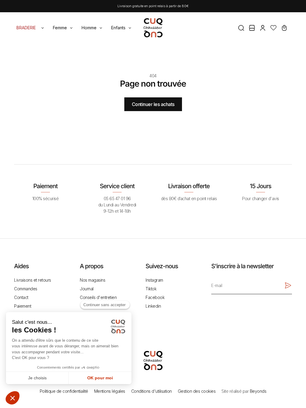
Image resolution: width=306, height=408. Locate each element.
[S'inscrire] (288, 285)
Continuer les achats (153, 104)
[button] (241, 28)
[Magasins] (252, 28)
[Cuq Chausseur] (153, 27)
